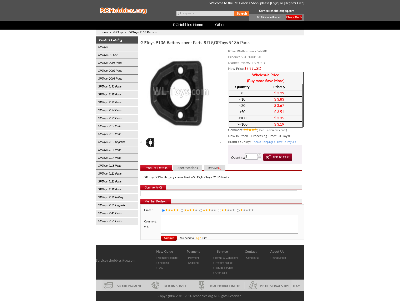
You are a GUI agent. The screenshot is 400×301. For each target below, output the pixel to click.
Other (220, 25)
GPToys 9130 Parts (110, 86)
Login (198, 238)
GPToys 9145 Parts (110, 213)
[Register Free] (294, 3)
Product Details (156, 168)
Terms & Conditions (227, 257)
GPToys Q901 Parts (110, 62)
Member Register (168, 257)
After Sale (221, 272)
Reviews (214, 168)
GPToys (103, 47)
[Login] (274, 3)
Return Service (224, 267)
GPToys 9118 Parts (109, 165)
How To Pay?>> (286, 142)
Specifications (188, 168)
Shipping (193, 262)
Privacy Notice (223, 262)
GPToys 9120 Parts (110, 173)
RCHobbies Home (188, 25)
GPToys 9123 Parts (110, 181)
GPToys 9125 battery (111, 197)
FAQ (160, 267)
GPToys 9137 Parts (110, 110)
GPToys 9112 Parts (109, 126)
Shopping (163, 262)
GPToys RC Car (107, 54)
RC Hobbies (242, 3)
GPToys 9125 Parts (110, 189)
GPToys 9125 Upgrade (111, 205)
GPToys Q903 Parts (110, 78)
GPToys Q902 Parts (110, 70)
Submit (169, 238)
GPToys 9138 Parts (110, 118)
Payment (193, 257)
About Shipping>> (264, 142)
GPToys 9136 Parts (110, 102)
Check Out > (294, 17)
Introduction (279, 257)
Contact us (252, 257)
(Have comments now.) (272, 130)
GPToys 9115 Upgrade (111, 142)
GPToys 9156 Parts (110, 221)
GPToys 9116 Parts (109, 149)
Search (242, 13)
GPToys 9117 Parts (109, 157)
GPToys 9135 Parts (110, 94)
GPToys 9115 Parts (109, 134)
